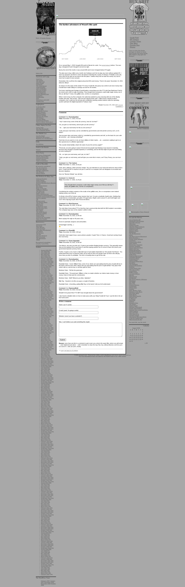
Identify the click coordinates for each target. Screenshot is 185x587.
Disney (132, 47)
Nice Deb (132, 283)
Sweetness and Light (42, 100)
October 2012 (45, 480)
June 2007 (44, 569)
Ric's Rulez (39, 210)
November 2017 (46, 395)
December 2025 (46, 261)
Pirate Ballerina (41, 93)
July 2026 (44, 251)
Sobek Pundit (133, 305)
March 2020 (44, 357)
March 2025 (44, 273)
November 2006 (46, 583)
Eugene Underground (135, 256)
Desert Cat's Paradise (136, 247)
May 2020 (44, 354)
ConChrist (132, 240)
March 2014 (44, 456)
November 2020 (46, 346)
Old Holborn (40, 118)
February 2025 (45, 275)
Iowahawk (39, 84)
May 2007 (44, 570)
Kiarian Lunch (40, 201)
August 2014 (45, 449)
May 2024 (44, 287)
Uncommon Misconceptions (137, 317)
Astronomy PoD (41, 224)
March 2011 (44, 506)
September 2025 (46, 265)
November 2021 (46, 329)
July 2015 (44, 434)
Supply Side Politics (135, 308)
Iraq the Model (40, 136)
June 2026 (44, 253)
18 (134, 337)
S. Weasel (132, 299)
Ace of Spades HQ (135, 220)
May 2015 (44, 437)
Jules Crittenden (41, 88)
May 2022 (44, 321)
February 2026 (45, 258)
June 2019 (44, 369)
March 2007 (44, 573)
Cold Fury (39, 79)
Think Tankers (133, 311)
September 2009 (46, 531)
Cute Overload (40, 228)
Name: (61, 304)
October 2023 (45, 297)
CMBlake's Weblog (42, 190)
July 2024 (44, 285)
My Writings (39, 144)
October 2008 (45, 546)
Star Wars (134, 43)
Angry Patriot (40, 180)
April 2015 (44, 438)
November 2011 (45, 495)
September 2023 (46, 298)
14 (140, 335)
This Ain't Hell (133, 312)
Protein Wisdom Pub (42, 94)
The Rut (38, 234)
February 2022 (45, 325)
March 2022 (44, 323)
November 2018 (46, 379)
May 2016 (44, 420)
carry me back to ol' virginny (69, 350)
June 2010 (44, 519)
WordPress (107, 355)
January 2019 (45, 376)
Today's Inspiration (42, 160)
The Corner (39, 80)
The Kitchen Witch (41, 202)
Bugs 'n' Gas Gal (41, 188)
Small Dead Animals (42, 120)
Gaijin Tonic (40, 127)
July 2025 (44, 268)
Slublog (131, 301)
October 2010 (45, 513)
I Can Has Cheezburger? (43, 230)
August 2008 (45, 549)
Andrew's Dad (133, 229)
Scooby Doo (135, 45)
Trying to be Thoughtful (43, 217)
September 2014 (46, 448)
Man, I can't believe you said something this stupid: (74, 322)
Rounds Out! (133, 297)
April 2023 (44, 305)
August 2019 (45, 366)
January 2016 (45, 426)
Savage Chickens (41, 235)
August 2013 (45, 466)
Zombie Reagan (46, 38)
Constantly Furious (42, 111)
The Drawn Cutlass (135, 253)
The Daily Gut (40, 82)
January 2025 (45, 276)
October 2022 (45, 314)
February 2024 (45, 291)
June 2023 (44, 303)
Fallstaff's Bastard (134, 257)
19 (136, 337)
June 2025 (44, 269)
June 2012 (44, 485)
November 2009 (46, 528)
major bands (143, 53)
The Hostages (133, 264)
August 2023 (45, 300)
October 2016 (45, 413)
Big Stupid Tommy (41, 185)
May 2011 (44, 503)
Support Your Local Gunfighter (138, 310)
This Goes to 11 (134, 314)
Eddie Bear (132, 254)
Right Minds (133, 294)
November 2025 (46, 262)
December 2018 (46, 377)
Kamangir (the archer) (43, 137)
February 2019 (45, 375)
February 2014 (45, 458)
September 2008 (46, 548)
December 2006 (49, 582)
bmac (131, 235)
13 (138, 335)
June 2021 (44, 336)
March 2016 (44, 423)
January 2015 (45, 443)
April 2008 (44, 555)
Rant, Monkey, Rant (135, 290)
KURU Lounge (133, 272)
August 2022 (45, 316)
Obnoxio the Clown (42, 116)
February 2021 (45, 341)
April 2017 (44, 405)
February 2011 (45, 508)
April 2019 (44, 372)
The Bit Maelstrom (134, 233)
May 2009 (44, 537)
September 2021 (46, 332)
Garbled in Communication (44, 195)
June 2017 (44, 402)
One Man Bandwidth (42, 129)
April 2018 (44, 388)
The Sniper (132, 304)
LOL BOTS (39, 231)
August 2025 (45, 267)
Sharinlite (132, 300)
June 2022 (44, 319)
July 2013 (44, 467)
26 (136, 339)
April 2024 (44, 289)
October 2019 (45, 364)
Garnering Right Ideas (136, 261)
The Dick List (40, 191)
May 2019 (44, 370)
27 (138, 339)
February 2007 (45, 574)
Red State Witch (134, 293)
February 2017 (45, 408)
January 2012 (45, 492)
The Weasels (40, 172)
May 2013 (44, 470)
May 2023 (44, 304)
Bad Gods (39, 226)
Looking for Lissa (41, 206)
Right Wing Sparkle (135, 296)
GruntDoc (132, 263)
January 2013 (45, 476)
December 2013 (46, 461)
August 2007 (45, 566)
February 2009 (45, 541)
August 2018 (45, 383)
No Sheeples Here (41, 208)
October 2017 (45, 397)
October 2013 (45, 463)
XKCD (38, 239)
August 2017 (45, 400)
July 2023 (44, 301)
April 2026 (44, 255)
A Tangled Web (40, 106)
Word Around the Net (135, 319)
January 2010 (45, 526)
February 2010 (45, 524)
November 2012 (46, 479)
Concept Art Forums (42, 158)
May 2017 (44, 404)
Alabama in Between (135, 228)
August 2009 (45, 533)
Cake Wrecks (40, 227)
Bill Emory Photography (43, 155)
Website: (61, 316)
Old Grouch (39, 209)
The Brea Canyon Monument (138, 236)
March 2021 (44, 340)
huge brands (133, 53)
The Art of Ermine (41, 167)
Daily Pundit (40, 83)
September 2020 (46, 348)
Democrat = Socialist (135, 245)
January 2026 (45, 260)
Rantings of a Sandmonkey (44, 138)
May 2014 (44, 454)
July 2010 (44, 517)
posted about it (106, 65)
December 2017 (46, 394)
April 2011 (44, 505)
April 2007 (44, 571)
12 (136, 335)
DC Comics (134, 40)
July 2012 (44, 484)
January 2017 (45, 409)
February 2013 (45, 474)
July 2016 (44, 418)
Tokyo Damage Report (43, 130)
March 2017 (44, 406)
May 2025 (44, 271)
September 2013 (46, 465)
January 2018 (45, 393)
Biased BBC (40, 109)
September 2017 (46, 398)
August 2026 (45, 250)
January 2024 (45, 293)
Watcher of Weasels (42, 170)
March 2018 (44, 390)
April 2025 (44, 272)
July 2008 (44, 551)
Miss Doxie (39, 205)
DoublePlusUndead (135, 251)
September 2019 (46, 365)
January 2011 (45, 509)
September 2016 (46, 415)
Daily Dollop (133, 243)
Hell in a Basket (41, 198)
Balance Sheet (133, 231)
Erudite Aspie (40, 192)
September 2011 (46, 498)
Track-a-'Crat (40, 216)
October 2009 (45, 530)
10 (132, 335)
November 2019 (46, 362)
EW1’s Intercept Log (42, 194)
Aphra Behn (39, 108)
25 (134, 339)
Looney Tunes (135, 41)
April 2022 (44, 322)
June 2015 (44, 436)
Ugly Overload (40, 237)
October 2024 (45, 280)
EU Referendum (41, 113)
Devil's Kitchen (40, 112)
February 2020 (45, 358)
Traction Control (134, 315)
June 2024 (44, 286)
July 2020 (44, 351)
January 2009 (45, 542)
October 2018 (45, 380)
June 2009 (44, 535)
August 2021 (45, 333)
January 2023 (45, 310)
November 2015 (46, 429)
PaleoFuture (40, 233)
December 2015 (46, 427)
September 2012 (46, 481)
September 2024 (46, 282)
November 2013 (46, 462)
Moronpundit (133, 276)
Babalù (38, 149)
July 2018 (44, 384)
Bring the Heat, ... (134, 238)
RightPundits (40, 97)
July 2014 (44, 451)
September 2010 (46, 515)
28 (140, 339)
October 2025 (45, 264)
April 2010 (44, 522)
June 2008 (44, 552)
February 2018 (45, 391)
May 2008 (44, 553)
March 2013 (44, 473)
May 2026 (44, 254)
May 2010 (44, 520)
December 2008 (46, 544)
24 (132, 339)
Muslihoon (132, 281)
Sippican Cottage (41, 213)
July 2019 (44, 368)
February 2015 (45, 441)
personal (120, 105)
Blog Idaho (39, 187)
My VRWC (132, 282)
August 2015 (45, 433)
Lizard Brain (133, 271)
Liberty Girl (39, 203)
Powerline (39, 95)
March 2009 (44, 540)
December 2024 (46, 278)
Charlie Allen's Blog (42, 156)
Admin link (39, 73)
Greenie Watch (40, 119)
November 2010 (46, 512)
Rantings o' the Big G (135, 292)
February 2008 (45, 558)
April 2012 (44, 488)
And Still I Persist (134, 222)
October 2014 (45, 447)
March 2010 (44, 523)
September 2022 (46, 315)
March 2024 (44, 290)
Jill (37, 199)
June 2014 (44, 452)
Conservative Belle (135, 242)
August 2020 (45, 350)
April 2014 (44, 455)
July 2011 (44, 501)
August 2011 (44, 499)
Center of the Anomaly (136, 239)
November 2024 (46, 279)
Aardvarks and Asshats (136, 221)
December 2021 (46, 328)
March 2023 (44, 307)
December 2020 (46, 344)
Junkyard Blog (40, 87)
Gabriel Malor (133, 260)
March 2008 (44, 556)
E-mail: (61, 310)
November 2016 (46, 412)
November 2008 (46, 545)
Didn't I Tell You (134, 249)
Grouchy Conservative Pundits (45, 197)
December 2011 (45, 494)
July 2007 (44, 567)
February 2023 (45, 308)
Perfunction (132, 286)
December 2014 (46, 444)
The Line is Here (41, 90)
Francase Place (134, 258)
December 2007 (46, 560)
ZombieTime (40, 101)
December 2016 (46, 411)
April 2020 (44, 355)
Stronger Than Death (135, 307)
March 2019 (44, 373)
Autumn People (134, 225)
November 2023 (46, 296)
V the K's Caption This (136, 318)
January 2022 (45, 326)
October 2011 (45, 497)
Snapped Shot (133, 303)
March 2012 (44, 490)
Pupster (131, 289)
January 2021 (45, 343)
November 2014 (46, 445)
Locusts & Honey (134, 274)
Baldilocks (132, 232)
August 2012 (45, 483)
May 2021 (44, 337)
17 (132, 337)
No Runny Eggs (41, 91)
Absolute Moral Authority (136, 226)
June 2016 (44, 419)
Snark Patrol (40, 215)
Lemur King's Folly (135, 268)
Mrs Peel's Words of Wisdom (138, 279)
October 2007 (45, 563)
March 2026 (44, 257)
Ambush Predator (41, 179)
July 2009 (44, 534)
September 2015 (46, 431)
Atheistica (132, 224)
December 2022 (46, 311)
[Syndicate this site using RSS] (144, 209)
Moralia (131, 275)
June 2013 (44, 469)
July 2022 (44, 318)
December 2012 (46, 477)
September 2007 (46, 564)
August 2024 (45, 283)
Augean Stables (41, 181)
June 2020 (44, 352)
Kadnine (131, 267)
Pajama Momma (134, 285)
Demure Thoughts (134, 246)
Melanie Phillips (41, 115)
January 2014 (45, 459)
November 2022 (46, 312)
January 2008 (45, 559)
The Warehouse (41, 238)
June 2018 (44, 386)
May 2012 (44, 487)
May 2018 (44, 387)
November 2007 (46, 562)
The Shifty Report (41, 212)
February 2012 (45, 491)
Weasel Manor (40, 173)
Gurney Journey (41, 159)
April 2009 (44, 538)
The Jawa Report (41, 86)
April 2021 (44, 339)
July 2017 (44, 401)
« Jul (146, 343)
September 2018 (46, 382)
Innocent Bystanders (135, 265)
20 (138, 337)
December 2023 (46, 294)
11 (134, 335)
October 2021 (45, 330)
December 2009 (46, 527)
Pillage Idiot (133, 287)
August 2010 (45, 516)
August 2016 (45, 416)
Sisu (37, 98)
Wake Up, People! (41, 219)
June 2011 (44, 502)
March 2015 (44, 440)
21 (140, 337)
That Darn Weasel (41, 169)
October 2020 (45, 347)
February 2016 (45, 425)
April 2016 (44, 422)
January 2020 (45, 359)
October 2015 (45, 430)
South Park (134, 38)
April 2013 (44, 472)
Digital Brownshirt (134, 250)
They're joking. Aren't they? (44, 122)
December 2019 (46, 361)
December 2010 (46, 510)
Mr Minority (132, 278)
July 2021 (44, 334)
